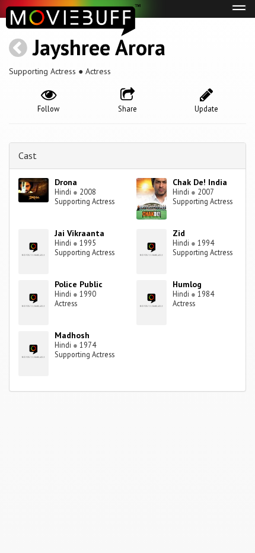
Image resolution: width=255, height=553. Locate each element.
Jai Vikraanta (79, 233)
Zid (179, 233)
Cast (27, 155)
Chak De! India (200, 182)
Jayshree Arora (99, 47)
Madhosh (72, 335)
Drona (66, 182)
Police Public (79, 284)
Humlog (187, 284)
